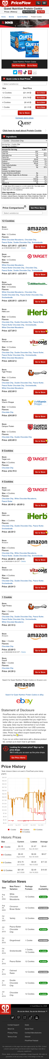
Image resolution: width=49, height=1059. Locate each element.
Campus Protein (8, 426)
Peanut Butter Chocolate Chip (13, 267)
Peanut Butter (7, 242)
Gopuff (4, 660)
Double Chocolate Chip (22, 242)
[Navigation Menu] (44, 3)
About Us (11, 1029)
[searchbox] (25, 84)
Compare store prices (24, 117)
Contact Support (13, 1025)
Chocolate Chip (30, 239)
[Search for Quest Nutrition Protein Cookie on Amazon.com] (24, 685)
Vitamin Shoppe (8, 402)
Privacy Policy (13, 1032)
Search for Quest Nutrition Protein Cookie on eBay (24, 694)
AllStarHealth (7, 284)
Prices (6, 12)
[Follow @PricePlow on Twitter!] (12, 1017)
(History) (13, 12)
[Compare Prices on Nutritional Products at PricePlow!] (6, 1008)
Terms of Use (12, 1036)
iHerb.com (6, 311)
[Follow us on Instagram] (24, 1017)
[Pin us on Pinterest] (18, 1017)
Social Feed (29, 1029)
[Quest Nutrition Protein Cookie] (24, 44)
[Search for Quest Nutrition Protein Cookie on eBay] (24, 700)
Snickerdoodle (37, 242)
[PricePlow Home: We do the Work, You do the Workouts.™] (7, 5)
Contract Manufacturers (33, 1032)
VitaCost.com (7, 341)
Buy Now (41, 12)
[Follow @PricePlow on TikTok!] (30, 1017)
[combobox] (24, 83)
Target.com (6, 256)
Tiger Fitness (7, 371)
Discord (27, 1036)
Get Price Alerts (29, 12)
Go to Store (32, 65)
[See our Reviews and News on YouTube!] (36, 1017)
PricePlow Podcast (31, 1040)
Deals (27, 1025)
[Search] (38, 3)
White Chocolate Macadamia (13, 239)
